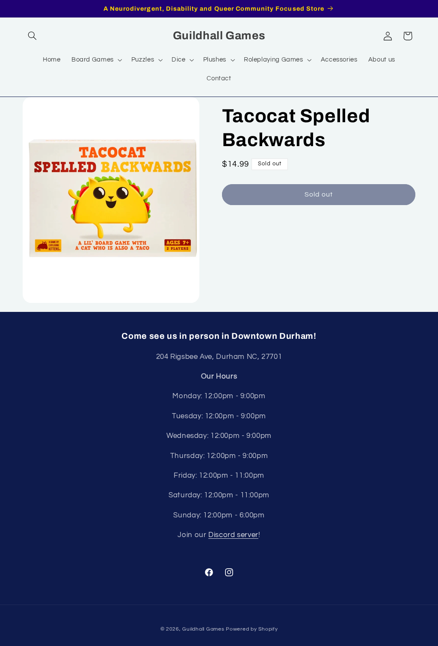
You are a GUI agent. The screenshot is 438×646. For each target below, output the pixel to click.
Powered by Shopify (252, 629)
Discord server (233, 535)
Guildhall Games (203, 629)
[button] (32, 36)
